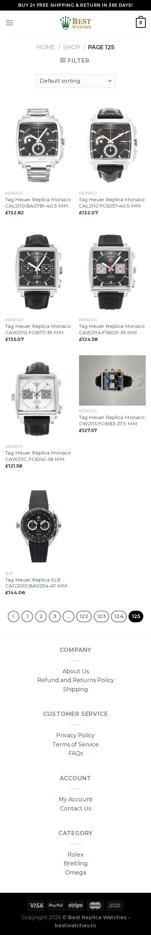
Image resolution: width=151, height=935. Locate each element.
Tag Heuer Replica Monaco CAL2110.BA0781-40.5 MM (38, 203)
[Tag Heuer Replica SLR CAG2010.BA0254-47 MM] (38, 525)
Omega (75, 872)
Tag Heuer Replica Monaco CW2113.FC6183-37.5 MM (112, 420)
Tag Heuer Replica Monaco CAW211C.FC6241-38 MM (38, 456)
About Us (76, 671)
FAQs (75, 753)
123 (101, 616)
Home (46, 47)
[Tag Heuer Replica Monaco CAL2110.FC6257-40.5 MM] (112, 145)
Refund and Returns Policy (75, 680)
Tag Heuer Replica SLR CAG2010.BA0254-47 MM (36, 583)
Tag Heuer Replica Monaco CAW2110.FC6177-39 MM (38, 329)
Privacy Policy (75, 735)
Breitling (76, 863)
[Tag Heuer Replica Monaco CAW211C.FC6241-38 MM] (38, 398)
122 (83, 616)
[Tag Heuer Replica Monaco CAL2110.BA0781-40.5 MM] (38, 145)
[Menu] (9, 22)
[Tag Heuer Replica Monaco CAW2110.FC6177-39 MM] (38, 271)
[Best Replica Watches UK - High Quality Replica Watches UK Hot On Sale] (75, 23)
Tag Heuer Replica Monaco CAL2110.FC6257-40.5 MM (112, 203)
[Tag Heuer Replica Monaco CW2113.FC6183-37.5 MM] (112, 380)
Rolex (75, 854)
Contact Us (75, 808)
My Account (76, 799)
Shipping (75, 689)
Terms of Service (75, 744)
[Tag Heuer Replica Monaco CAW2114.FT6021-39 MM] (112, 271)
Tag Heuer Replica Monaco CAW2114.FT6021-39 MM (112, 329)
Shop (71, 47)
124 (119, 616)
